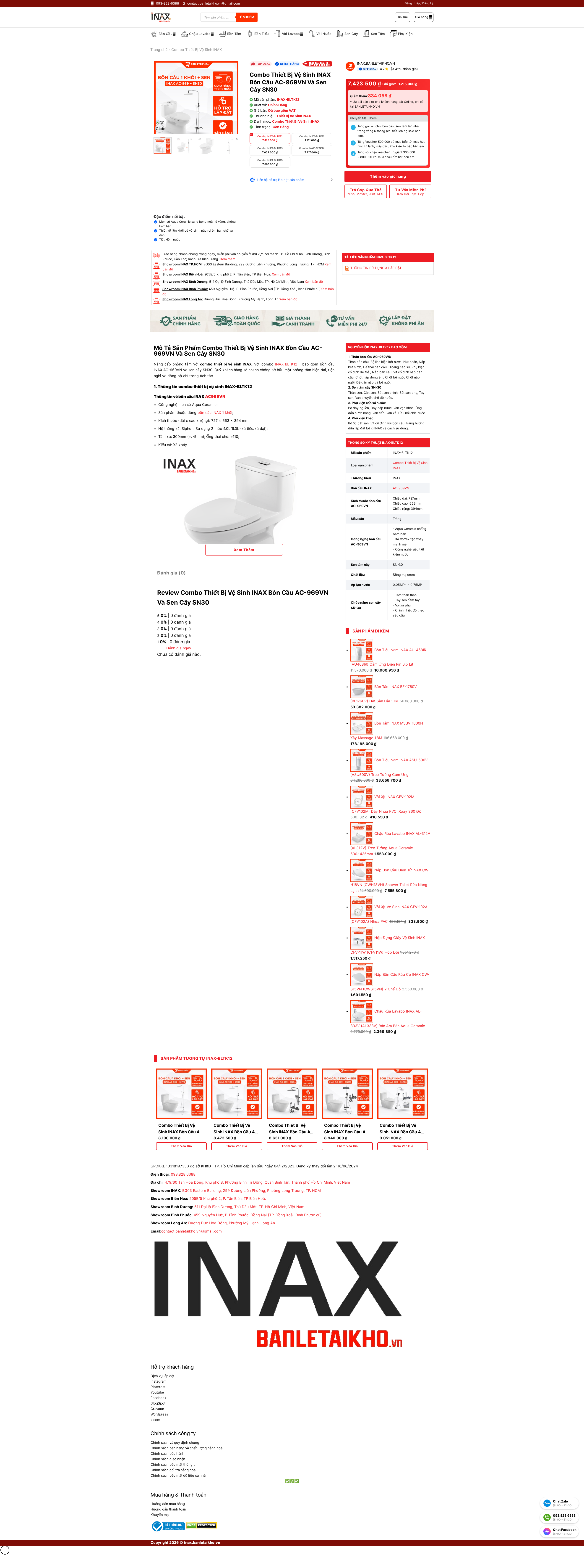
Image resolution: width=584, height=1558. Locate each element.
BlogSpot (158, 1403)
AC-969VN (401, 488)
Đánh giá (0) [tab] (171, 573)
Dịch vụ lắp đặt (162, 1376)
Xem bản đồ (281, 274)
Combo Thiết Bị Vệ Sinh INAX (196, 49)
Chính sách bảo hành (167, 1453)
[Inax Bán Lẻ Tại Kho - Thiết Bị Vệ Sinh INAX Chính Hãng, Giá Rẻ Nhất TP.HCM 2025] (164, 17)
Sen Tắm (378, 34)
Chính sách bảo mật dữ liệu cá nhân (179, 1475)
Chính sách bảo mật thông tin (174, 1464)
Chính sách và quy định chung (175, 1442)
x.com (155, 1420)
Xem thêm (227, 259)
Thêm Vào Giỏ (181, 1146)
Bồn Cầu (165, 34)
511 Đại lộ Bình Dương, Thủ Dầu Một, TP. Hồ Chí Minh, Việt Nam (249, 1206)
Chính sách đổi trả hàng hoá (173, 1470)
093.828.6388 (183, 1174)
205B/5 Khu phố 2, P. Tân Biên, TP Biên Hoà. (227, 1198)
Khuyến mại (160, 1515)
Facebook (158, 1398)
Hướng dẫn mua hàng (168, 1504)
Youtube (157, 1392)
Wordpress (159, 1414)
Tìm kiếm (247, 17)
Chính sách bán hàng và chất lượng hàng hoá (186, 1448)
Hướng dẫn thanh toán (168, 1509)
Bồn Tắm (234, 34)
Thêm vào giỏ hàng (388, 176)
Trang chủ (158, 49)
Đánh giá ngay (178, 648)
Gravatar (157, 1409)
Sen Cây (351, 34)
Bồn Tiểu (261, 34)
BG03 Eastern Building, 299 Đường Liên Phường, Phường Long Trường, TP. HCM (251, 1190)
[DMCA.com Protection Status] (201, 1525)
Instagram (159, 1381)
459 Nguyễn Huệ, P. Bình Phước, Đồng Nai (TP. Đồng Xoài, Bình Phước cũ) (258, 1215)
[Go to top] (4, 1550)
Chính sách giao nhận (168, 1459)
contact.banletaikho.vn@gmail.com (191, 1231)
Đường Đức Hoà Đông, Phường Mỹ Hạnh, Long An (231, 1223)
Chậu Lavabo (200, 34)
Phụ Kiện (405, 34)
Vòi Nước (323, 34)
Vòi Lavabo (291, 34)
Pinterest (158, 1387)
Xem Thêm (244, 550)
